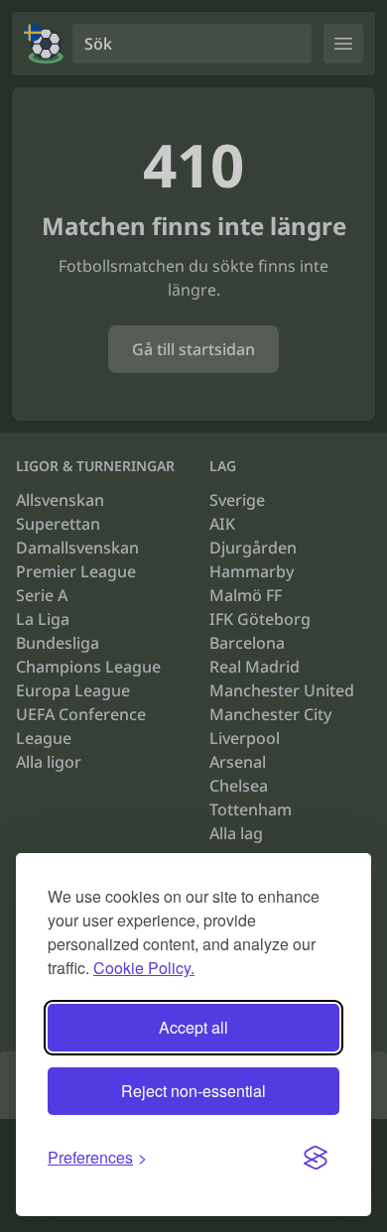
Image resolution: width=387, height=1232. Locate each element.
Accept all (193, 1027)
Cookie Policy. (143, 967)
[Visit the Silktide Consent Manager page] (315, 1157)
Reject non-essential (193, 1090)
